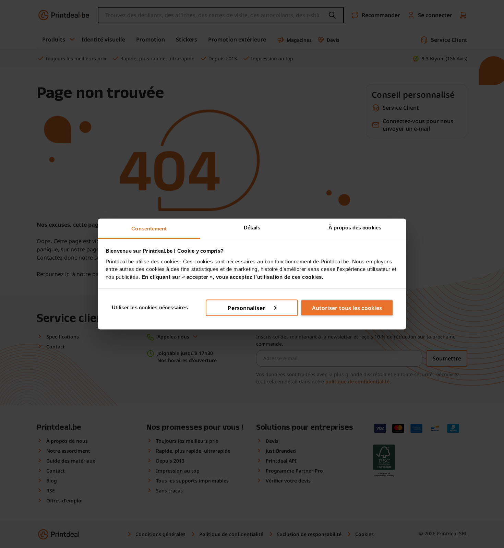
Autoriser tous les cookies (347, 307)
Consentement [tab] (149, 228)
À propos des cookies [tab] (354, 227)
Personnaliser (246, 307)
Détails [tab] (252, 227)
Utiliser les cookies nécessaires (150, 307)
